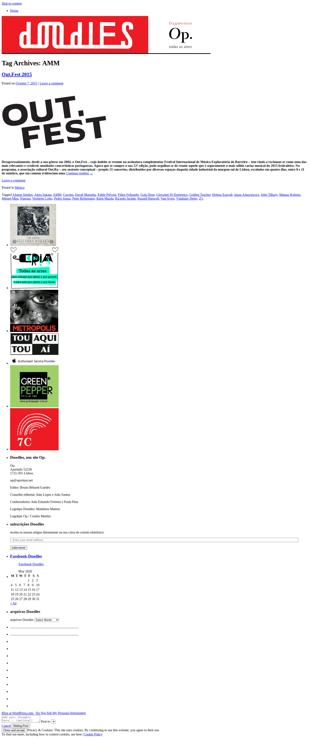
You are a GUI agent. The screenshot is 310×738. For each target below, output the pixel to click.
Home (14, 10)
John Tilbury (269, 195)
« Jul (13, 603)
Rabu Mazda (104, 198)
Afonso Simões (22, 195)
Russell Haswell (148, 198)
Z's (201, 198)
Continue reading (79, 173)
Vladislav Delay (186, 198)
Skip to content (12, 3)
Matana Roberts (289, 195)
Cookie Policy (93, 734)
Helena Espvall (222, 195)
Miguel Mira (10, 198)
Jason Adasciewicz (246, 195)
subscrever (18, 547)
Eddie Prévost (107, 195)
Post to (45, 721)
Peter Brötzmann (83, 198)
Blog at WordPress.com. (18, 713)
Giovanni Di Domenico (172, 195)
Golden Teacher (199, 195)
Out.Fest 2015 (17, 74)
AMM (57, 195)
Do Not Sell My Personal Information (61, 713)
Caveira (68, 195)
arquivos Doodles (22, 620)
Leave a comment (51, 83)
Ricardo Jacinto (125, 198)
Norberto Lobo (42, 198)
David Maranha (85, 195)
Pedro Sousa (62, 198)
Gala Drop (147, 195)
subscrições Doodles (27, 524)
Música (19, 187)
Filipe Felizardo (128, 195)
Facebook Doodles (26, 556)
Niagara (25, 198)
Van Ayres (167, 198)
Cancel (6, 725)
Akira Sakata (42, 195)
